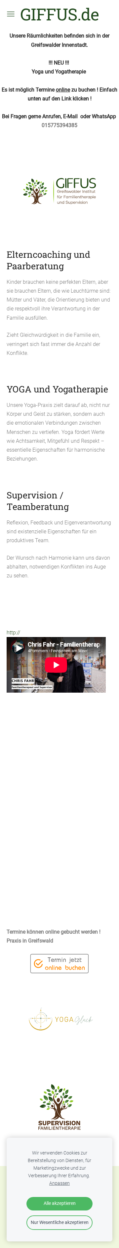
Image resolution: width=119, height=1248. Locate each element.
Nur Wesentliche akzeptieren (60, 1222)
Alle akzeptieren (60, 1203)
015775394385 (59, 125)
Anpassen (59, 1183)
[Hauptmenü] (11, 14)
